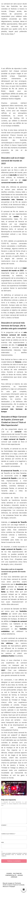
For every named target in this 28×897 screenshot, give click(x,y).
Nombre (4, 825)
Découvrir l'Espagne (9, 886)
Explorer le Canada (18, 884)
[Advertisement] (14, 51)
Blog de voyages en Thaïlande (12, 883)
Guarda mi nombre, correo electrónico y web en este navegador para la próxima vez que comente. (14, 855)
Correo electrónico (8, 833)
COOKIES (9, 873)
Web (2, 842)
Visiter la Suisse (8, 884)
